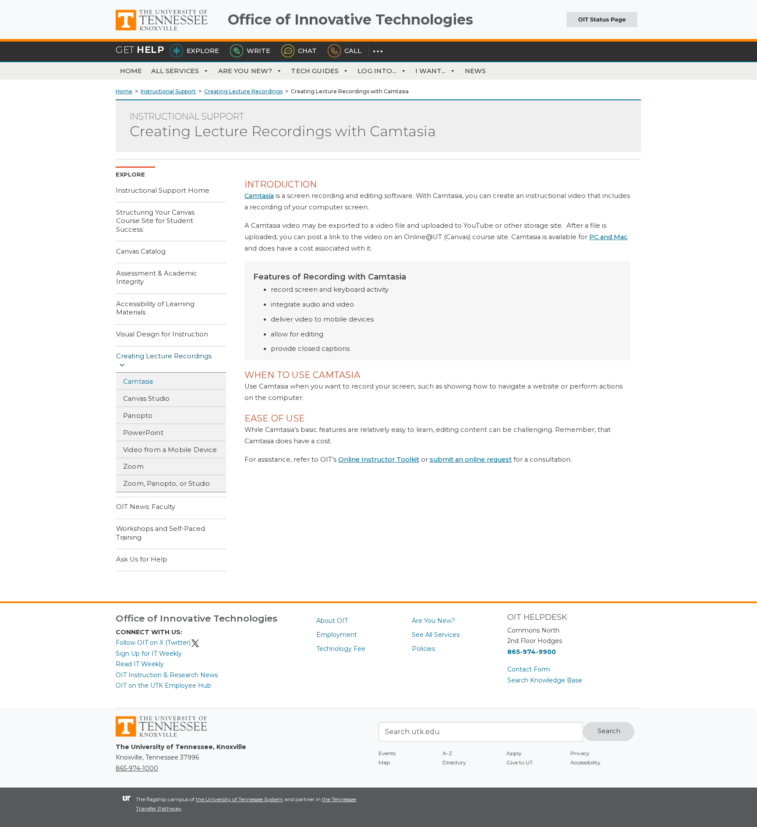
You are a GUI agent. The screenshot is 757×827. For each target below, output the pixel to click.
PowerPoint (143, 433)
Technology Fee (340, 649)
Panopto (137, 416)
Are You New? (245, 71)
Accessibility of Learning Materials (155, 308)
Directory (454, 762)
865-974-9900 (531, 652)
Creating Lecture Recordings (164, 356)
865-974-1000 (137, 768)
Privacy (580, 753)
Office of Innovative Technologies (350, 19)
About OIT (332, 621)
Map (384, 762)
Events (387, 753)
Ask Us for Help (141, 559)
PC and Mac (608, 237)
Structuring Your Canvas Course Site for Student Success (155, 221)
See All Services (436, 635)
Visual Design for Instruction (162, 334)
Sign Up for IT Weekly (149, 653)
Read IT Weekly (140, 664)
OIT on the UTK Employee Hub (163, 685)
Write (258, 51)
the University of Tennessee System (239, 799)
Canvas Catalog (141, 251)
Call (352, 51)
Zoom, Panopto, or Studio (166, 484)
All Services (175, 71)
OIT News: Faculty (145, 507)
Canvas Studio (146, 399)
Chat (307, 51)
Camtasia (138, 381)
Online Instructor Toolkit (378, 459)
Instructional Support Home (162, 190)
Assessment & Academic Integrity (156, 277)
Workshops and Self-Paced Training (160, 533)
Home (131, 71)
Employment (336, 635)
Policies (423, 649)
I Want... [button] (430, 71)
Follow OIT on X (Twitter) (153, 643)
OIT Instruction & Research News (167, 675)
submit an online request (471, 459)
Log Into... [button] (376, 71)
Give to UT (519, 762)
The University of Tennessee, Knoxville (168, 31)
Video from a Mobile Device (170, 450)
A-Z (447, 753)
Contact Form (528, 669)
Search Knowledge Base (544, 680)
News (475, 71)
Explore (203, 51)
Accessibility (585, 762)
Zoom (133, 466)
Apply (514, 753)
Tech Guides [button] (315, 71)
